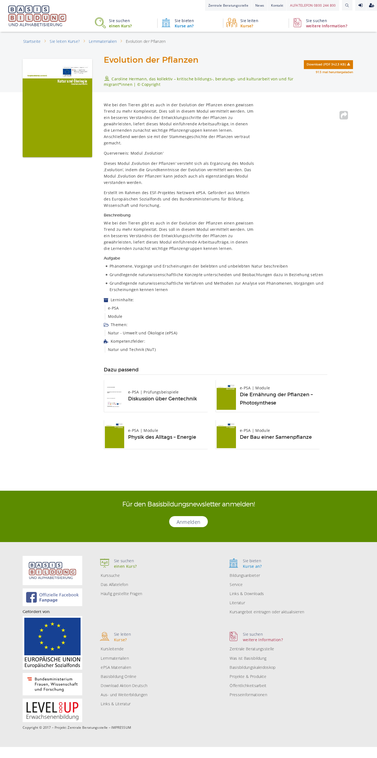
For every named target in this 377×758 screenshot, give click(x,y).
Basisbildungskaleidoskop (252, 667)
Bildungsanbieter (245, 575)
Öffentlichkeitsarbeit (248, 685)
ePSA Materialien (116, 667)
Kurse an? (184, 23)
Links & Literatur (116, 703)
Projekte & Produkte (248, 676)
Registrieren (371, 5)
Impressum (121, 727)
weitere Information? (326, 23)
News (259, 5)
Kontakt (277, 5)
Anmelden (360, 5)
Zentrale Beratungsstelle (228, 5)
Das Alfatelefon (114, 584)
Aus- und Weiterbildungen (124, 694)
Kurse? (249, 23)
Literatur (237, 602)
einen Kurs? (120, 23)
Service (236, 584)
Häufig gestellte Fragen (121, 593)
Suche (347, 5)
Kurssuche (110, 575)
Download (326, 64)
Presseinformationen (248, 694)
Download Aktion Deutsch (124, 685)
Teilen (343, 115)
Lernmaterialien (115, 658)
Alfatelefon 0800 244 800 (313, 5)
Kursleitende (112, 648)
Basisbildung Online (118, 676)
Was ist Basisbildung (248, 658)
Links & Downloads (247, 593)
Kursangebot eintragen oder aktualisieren (267, 611)
